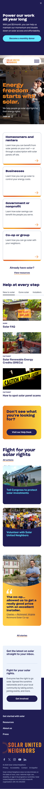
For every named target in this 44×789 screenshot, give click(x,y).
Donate (27, 61)
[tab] (11, 292)
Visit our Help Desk (21, 432)
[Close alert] (41, 3)
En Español (33, 768)
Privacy (5, 768)
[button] (36, 61)
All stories (22, 635)
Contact (24, 768)
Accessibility (14, 768)
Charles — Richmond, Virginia (21, 614)
